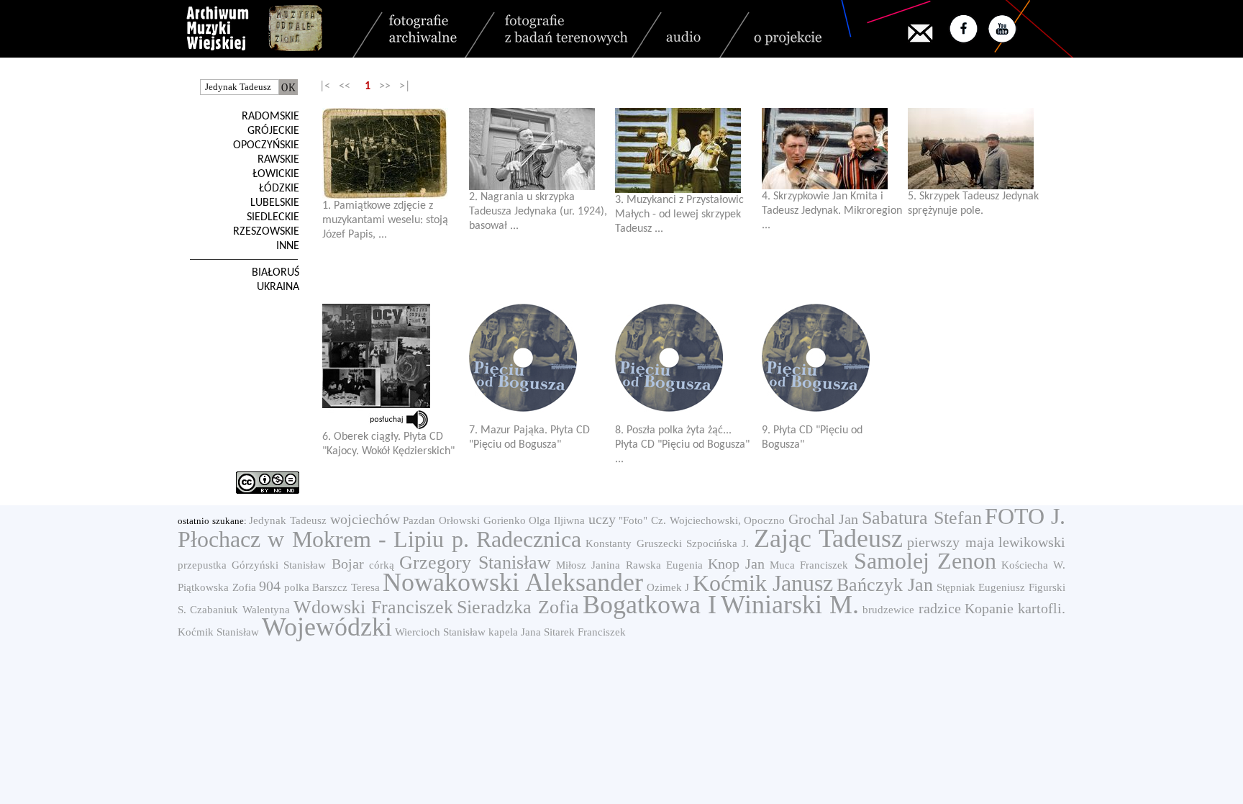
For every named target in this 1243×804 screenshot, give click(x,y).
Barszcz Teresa (346, 587)
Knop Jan (736, 564)
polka (296, 587)
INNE (287, 246)
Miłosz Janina (588, 565)
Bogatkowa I (649, 604)
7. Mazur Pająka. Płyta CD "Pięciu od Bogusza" (529, 438)
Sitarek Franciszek (585, 632)
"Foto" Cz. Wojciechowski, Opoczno (702, 520)
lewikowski (1031, 542)
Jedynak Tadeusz (288, 520)
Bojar (348, 564)
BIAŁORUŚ (275, 273)
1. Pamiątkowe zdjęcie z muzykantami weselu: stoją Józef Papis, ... (385, 220)
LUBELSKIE (274, 203)
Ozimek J (668, 587)
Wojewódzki (327, 627)
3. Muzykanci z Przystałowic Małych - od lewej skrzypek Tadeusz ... (679, 214)
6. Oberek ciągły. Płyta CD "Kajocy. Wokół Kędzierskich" (388, 444)
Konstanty (609, 543)
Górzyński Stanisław (279, 565)
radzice (940, 608)
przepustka (202, 565)
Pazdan (419, 520)
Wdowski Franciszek (373, 607)
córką (381, 565)
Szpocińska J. (717, 543)
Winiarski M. (790, 604)
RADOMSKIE (270, 116)
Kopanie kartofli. (1015, 608)
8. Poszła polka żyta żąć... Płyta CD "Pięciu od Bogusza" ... (682, 445)
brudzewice (888, 609)
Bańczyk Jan (885, 584)
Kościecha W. (1033, 565)
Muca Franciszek (809, 565)
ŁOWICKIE (275, 174)
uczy (602, 519)
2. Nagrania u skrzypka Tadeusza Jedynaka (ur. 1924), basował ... (538, 211)
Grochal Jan (823, 519)
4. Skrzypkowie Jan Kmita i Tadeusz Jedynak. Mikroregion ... (832, 211)
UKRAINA (278, 287)
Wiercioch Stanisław (440, 632)
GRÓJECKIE (273, 131)
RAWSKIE (278, 160)
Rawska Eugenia (664, 565)
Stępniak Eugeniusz (981, 587)
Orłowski (459, 520)
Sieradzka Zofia (517, 607)
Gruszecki (659, 543)
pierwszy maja (950, 542)
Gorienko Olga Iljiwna (534, 520)
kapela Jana (514, 632)
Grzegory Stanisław (475, 562)
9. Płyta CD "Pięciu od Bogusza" (812, 438)
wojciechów (365, 519)
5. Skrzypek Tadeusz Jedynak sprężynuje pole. (973, 204)
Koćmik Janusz (763, 583)
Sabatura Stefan (922, 517)
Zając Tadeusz (828, 538)
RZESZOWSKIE (266, 232)
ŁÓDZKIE (279, 188)
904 (270, 586)
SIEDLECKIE (273, 217)
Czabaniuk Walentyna (239, 609)
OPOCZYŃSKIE (266, 145)
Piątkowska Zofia (217, 587)
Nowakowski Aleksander (513, 582)
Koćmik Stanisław (218, 632)
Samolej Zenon (925, 561)
